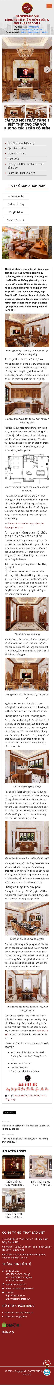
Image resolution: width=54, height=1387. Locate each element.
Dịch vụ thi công (16, 204)
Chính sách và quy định (15, 1316)
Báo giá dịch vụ (16, 212)
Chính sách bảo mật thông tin (18, 1312)
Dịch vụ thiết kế (16, 196)
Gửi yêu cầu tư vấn (16, 220)
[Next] (47, 69)
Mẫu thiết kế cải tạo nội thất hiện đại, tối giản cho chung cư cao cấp (26, 1127)
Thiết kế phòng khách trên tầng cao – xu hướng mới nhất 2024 (25, 1140)
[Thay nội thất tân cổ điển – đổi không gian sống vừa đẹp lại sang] (13, 1200)
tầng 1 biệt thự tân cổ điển (26, 1095)
